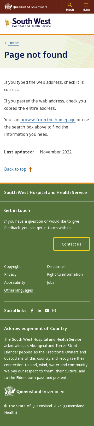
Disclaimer (56, 266)
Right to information (65, 274)
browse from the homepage (47, 119)
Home (13, 42)
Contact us (71, 244)
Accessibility (14, 282)
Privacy (10, 274)
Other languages (18, 290)
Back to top (15, 169)
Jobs (51, 282)
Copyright (12, 266)
